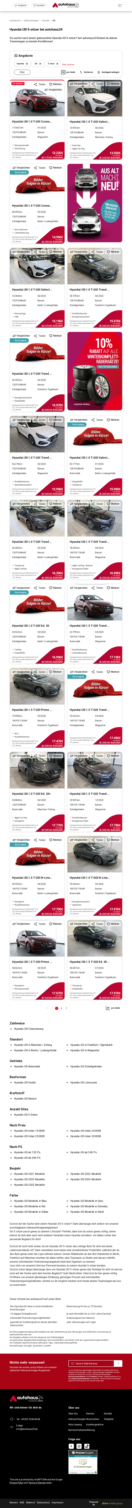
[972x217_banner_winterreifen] (94, 371)
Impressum (57, 1502)
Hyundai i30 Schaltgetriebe (86, 1066)
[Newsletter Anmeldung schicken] (118, 1363)
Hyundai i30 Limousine (83, 1082)
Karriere (90, 1413)
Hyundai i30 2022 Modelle (85, 1173)
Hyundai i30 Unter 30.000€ (85, 1136)
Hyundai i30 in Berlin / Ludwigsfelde (35, 1050)
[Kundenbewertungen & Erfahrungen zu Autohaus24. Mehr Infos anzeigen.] (82, 1462)
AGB (22, 1502)
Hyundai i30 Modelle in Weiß (87, 1211)
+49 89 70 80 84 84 (30, 1419)
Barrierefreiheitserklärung (81, 1430)
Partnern (93, 1376)
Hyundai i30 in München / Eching (33, 1044)
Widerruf (30, 1502)
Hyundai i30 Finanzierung (28, 1028)
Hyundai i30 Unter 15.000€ (29, 1130)
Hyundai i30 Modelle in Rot (30, 1206)
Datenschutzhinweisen (80, 1379)
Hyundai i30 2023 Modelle (29, 1179)
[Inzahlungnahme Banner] (94, 203)
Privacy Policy (17, 1482)
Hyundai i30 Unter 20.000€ (85, 1130)
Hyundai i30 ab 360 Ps (27, 1157)
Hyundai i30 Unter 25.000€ (29, 1136)
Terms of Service (37, 1482)
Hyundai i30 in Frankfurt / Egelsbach (91, 1044)
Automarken (92, 1419)
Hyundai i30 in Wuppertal (84, 1050)
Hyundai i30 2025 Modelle (29, 1184)
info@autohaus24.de (27, 1429)
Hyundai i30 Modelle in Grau (86, 1200)
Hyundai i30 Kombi (25, 1082)
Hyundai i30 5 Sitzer (26, 1114)
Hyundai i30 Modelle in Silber (31, 1211)
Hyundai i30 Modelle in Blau (30, 1200)
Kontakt (108, 1413)
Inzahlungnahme (95, 1424)
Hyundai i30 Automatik (27, 1066)
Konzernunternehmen (76, 1376)
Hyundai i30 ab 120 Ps (27, 1152)
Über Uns (73, 1413)
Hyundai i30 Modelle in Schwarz (89, 1206)
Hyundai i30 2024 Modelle (85, 1179)
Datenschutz (43, 1502)
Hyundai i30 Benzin (25, 1098)
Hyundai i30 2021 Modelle (29, 1173)
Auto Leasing (75, 1424)
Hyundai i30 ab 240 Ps (83, 1152)
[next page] (66, 1008)
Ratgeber (109, 1419)
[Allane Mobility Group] (112, 1503)
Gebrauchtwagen (77, 1419)
